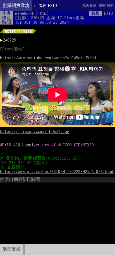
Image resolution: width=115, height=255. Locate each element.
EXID (48, 5)
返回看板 (12, 249)
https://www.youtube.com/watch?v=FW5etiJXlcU (48, 57)
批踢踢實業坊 (16, 5)
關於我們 (106, 5)
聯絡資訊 (89, 5)
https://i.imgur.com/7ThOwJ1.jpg (34, 131)
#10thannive (25, 144)
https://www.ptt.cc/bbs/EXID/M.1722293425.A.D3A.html (57, 171)
